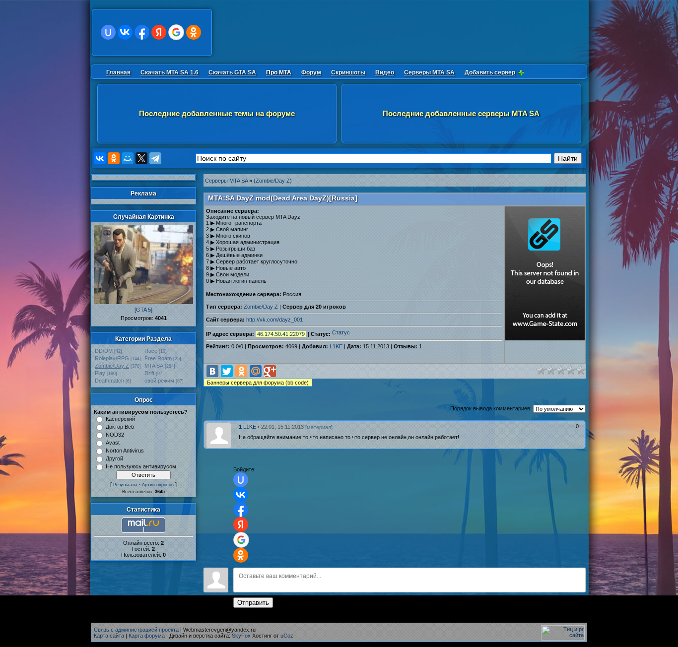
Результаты (125, 484)
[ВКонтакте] (100, 158)
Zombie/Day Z (112, 366)
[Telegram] (155, 158)
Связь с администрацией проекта (136, 630)
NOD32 (115, 435)
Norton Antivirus (125, 450)
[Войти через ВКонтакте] (125, 32)
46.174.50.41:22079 (281, 334)
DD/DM (104, 351)
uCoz (286, 636)
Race (150, 351)
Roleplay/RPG (112, 358)
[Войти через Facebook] (142, 32)
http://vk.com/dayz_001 (274, 320)
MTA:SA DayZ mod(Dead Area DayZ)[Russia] (282, 198)
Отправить (253, 602)
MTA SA (153, 366)
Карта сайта (109, 636)
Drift (149, 373)
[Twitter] (227, 371)
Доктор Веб (120, 427)
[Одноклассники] (114, 158)
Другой (114, 458)
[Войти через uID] (108, 32)
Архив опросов (158, 484)
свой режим (159, 381)
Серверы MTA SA (226, 181)
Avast (113, 443)
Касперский (120, 419)
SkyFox (241, 636)
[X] (141, 158)
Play (100, 373)
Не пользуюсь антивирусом (141, 466)
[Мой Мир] (128, 158)
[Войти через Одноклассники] (193, 32)
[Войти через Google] (176, 32)
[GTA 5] (143, 310)
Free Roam (158, 358)
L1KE (336, 346)
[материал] (319, 427)
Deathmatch (109, 381)
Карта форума (147, 636)
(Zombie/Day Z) (273, 181)
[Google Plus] (270, 371)
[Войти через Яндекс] (158, 32)
